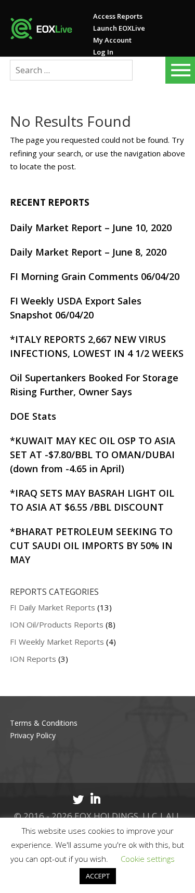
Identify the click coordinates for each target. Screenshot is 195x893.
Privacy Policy (33, 735)
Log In (103, 52)
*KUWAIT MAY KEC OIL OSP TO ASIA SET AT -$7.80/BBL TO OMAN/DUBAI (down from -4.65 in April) (92, 454)
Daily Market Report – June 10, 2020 (91, 227)
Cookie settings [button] (148, 859)
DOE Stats (33, 416)
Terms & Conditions (43, 723)
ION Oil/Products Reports (56, 624)
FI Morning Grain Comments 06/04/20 (94, 276)
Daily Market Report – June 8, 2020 (88, 252)
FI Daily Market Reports (52, 607)
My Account (112, 40)
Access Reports (117, 16)
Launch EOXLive (119, 28)
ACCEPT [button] (98, 876)
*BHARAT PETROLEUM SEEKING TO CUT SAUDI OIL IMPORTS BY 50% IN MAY (91, 545)
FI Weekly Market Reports (57, 641)
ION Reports (33, 659)
